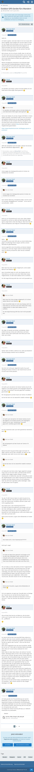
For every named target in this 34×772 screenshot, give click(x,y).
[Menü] (32, 2)
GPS (25, 757)
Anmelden (7, 745)
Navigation (12, 757)
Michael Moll (6, 10)
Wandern (5, 757)
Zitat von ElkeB (9, 107)
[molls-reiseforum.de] (2, 2)
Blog (17, 124)
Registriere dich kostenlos (11, 739)
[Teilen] (31, 24)
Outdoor (30, 757)
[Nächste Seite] (19, 726)
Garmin (19, 757)
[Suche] (24, 2)
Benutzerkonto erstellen (22, 745)
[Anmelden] (28, 2)
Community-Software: (17, 769)
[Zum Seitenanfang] (31, 769)
